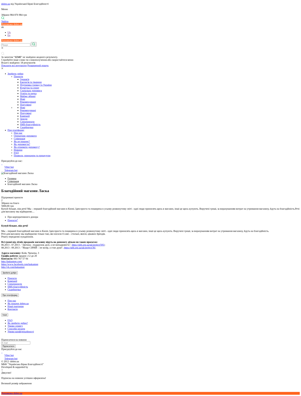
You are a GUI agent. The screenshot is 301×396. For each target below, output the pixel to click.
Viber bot (9, 167)
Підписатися (8, 346)
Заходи (23, 119)
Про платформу (16, 130)
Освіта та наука (28, 93)
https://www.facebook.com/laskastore (19, 264)
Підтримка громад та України (36, 85)
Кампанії (25, 116)
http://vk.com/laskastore (13, 267)
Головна (12, 178)
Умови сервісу (15, 326)
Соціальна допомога (31, 90)
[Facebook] (1, 352)
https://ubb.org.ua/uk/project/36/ (79, 247)
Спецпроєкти (27, 121)
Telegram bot (10, 170)
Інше (5, 315)
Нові (22, 99)
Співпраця (19, 138)
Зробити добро (15, 73)
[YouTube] (2, 352)
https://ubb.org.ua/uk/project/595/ (88, 244)
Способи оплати (16, 328)
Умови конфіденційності (21, 331)
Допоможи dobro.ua (11, 24)
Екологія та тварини (31, 82)
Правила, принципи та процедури (32, 155)
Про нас (18, 133)
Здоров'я (24, 79)
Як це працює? (22, 141)
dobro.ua (5, 4)
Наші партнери (16, 306)
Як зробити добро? (18, 323)
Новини (18, 150)
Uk (9, 32)
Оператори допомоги (25, 135)
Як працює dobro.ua (18, 303)
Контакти (13, 309)
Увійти (4, 21)
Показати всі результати (14, 65)
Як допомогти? (22, 144)
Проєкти (18, 76)
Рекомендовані (28, 102)
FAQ (16, 152)
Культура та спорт (29, 87)
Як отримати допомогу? (27, 147)
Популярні (25, 104)
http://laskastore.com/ (11, 261)
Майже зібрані (27, 96)
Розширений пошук (38, 65)
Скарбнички (26, 127)
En (9, 35)
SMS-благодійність (30, 124)
